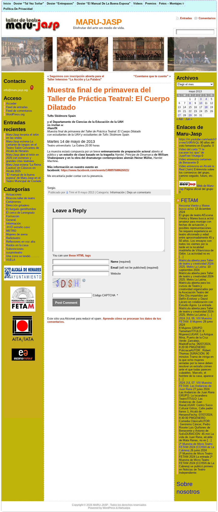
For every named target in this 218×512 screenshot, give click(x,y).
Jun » (188, 119)
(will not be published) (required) (134, 267)
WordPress (109, 507)
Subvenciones (15, 248)
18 (206, 107)
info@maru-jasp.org (16, 90)
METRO (11, 230)
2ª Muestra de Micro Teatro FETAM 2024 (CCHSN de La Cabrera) (196, 447)
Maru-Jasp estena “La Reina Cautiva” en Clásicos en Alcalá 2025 (23, 168)
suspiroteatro (14, 252)
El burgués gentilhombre (21, 209)
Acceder (11, 103)
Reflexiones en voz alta (20, 241)
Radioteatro (13, 238)
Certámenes (13, 201)
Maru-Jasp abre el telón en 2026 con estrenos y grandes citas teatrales (22, 158)
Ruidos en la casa (17, 245)
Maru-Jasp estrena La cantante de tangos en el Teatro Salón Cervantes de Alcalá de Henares (22, 146)
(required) (121, 261)
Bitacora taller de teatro (20, 198)
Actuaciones (14, 194)
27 (179, 115)
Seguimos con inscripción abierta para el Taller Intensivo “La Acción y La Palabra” (75, 78)
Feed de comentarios (19, 110)
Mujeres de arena (16, 234)
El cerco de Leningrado (20, 212)
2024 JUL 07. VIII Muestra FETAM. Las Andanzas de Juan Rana (195, 386)
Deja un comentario (139, 192)
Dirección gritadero (17, 205)
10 (200, 103)
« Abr (179, 119)
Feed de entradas (17, 107)
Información (13, 223)
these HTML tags (80, 255)
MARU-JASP (99, 21)
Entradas (186, 18)
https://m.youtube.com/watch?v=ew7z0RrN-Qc (198, 141)
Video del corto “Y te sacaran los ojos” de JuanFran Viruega (191, 152)
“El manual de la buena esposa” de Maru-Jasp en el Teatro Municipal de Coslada (23, 178)
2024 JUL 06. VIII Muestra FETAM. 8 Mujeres (195, 320)
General (11, 219)
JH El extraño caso (18, 227)
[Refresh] (84, 280)
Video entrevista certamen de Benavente (195, 161)
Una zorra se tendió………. (22, 256)
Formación (12, 216)
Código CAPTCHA (104, 295)
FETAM (189, 200)
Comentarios (207, 18)
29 (190, 115)
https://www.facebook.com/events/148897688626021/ (95, 170)
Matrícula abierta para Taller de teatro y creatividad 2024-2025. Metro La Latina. (196, 263)
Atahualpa (124, 507)
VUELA (10, 259)
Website (116, 273)
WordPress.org (15, 114)
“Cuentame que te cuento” (150, 76)
